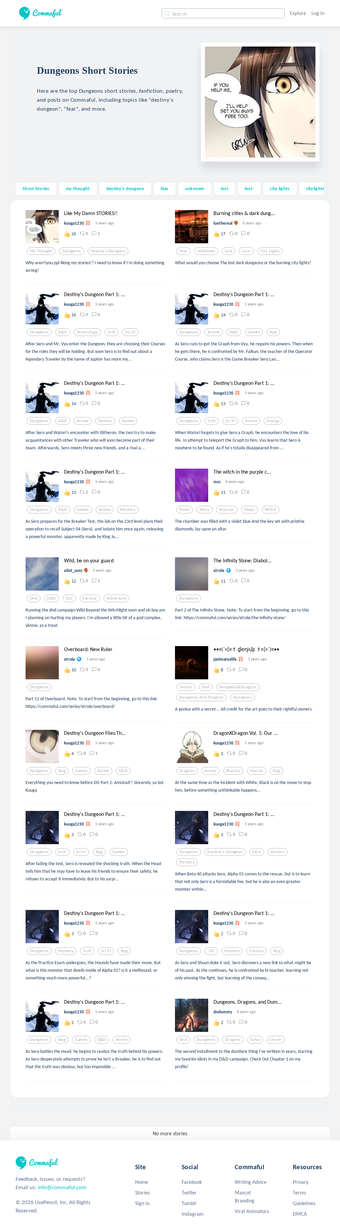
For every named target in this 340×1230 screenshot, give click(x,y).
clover (276, 1039)
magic (249, 509)
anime (213, 332)
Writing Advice (251, 1182)
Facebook (192, 1182)
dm (69, 598)
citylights (315, 188)
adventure (117, 598)
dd (211, 951)
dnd (34, 598)
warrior (226, 509)
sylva (255, 1039)
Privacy (300, 1182)
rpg (273, 332)
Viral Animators (252, 1211)
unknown (195, 188)
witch (270, 509)
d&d (62, 332)
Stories (142, 1192)
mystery (127, 509)
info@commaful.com (62, 1187)
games (254, 332)
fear (165, 188)
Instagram (193, 1214)
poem (184, 509)
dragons (187, 770)
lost (224, 188)
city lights (280, 188)
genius (185, 687)
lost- (249, 188)
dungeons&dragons (238, 687)
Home (141, 1182)
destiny (105, 420)
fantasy (90, 598)
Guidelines (304, 1203)
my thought (78, 188)
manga (273, 420)
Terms (299, 1192)
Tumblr (189, 1203)
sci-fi (130, 332)
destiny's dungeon (125, 188)
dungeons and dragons (201, 697)
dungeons (71, 251)
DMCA (300, 1214)
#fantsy (233, 770)
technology (87, 332)
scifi (112, 332)
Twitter (189, 1192)
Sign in (142, 1203)
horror (256, 770)
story (205, 509)
